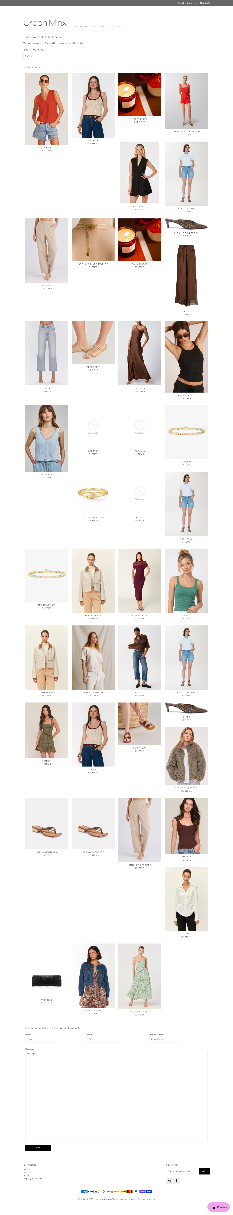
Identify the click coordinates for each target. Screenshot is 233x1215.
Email (90, 1034)
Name (28, 1034)
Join (196, 3)
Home (26, 1175)
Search (26, 1169)
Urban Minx (99, 1199)
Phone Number (156, 1034)
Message (29, 1049)
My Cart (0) (205, 3)
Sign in (189, 3)
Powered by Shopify (146, 1199)
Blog (104, 27)
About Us (90, 27)
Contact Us (119, 27)
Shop (76, 27)
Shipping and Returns (32, 1179)
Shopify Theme (111, 1199)
